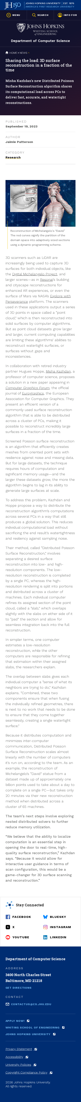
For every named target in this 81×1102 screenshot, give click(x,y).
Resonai (46, 279)
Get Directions (19, 987)
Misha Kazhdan (58, 371)
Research (13, 157)
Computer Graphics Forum (28, 388)
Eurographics (33, 393)
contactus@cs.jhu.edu (31, 1004)
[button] (13, 15)
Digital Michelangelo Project (34, 274)
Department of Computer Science (40, 41)
